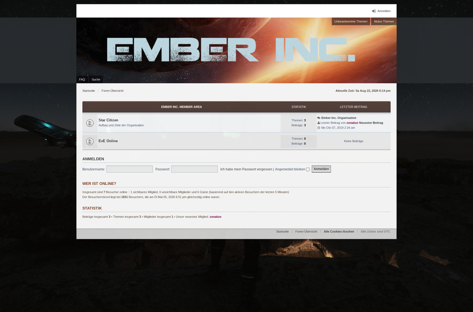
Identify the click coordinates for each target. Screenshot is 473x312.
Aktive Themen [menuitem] (384, 21)
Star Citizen (108, 120)
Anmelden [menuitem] (384, 11)
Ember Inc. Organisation (338, 117)
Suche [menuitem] (96, 79)
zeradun (352, 122)
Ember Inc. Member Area (181, 106)
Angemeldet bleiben (290, 169)
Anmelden (93, 159)
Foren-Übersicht (112, 90)
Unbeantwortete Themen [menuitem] (350, 21)
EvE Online (108, 141)
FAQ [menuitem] (82, 79)
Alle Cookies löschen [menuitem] (339, 231)
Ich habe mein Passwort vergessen (246, 169)
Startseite (88, 90)
